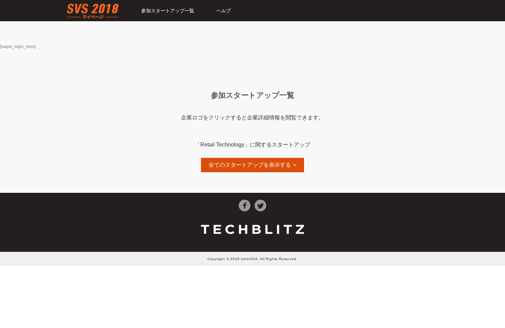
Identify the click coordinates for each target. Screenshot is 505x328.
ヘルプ (223, 10)
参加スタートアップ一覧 (167, 10)
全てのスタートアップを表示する (250, 165)
